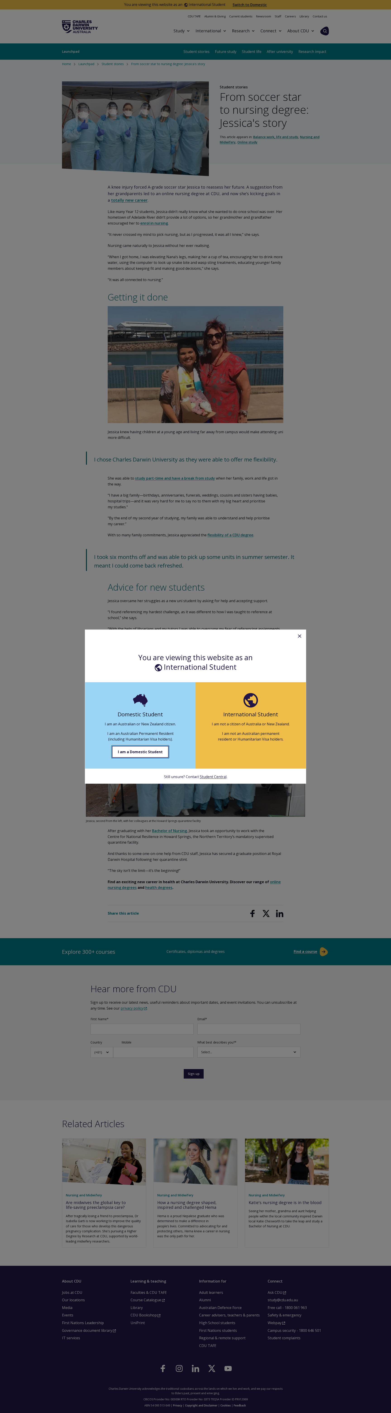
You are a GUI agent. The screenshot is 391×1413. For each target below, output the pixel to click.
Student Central (213, 776)
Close (299, 636)
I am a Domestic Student (140, 751)
